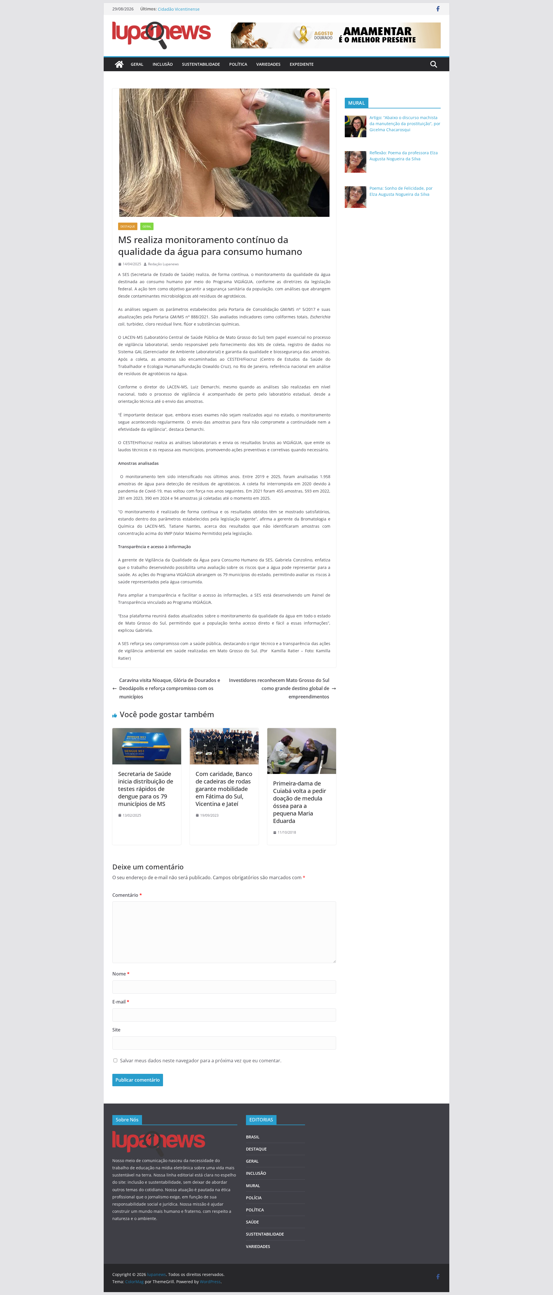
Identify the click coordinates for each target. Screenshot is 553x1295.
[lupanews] (119, 64)
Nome (121, 974)
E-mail (120, 1002)
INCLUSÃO (163, 64)
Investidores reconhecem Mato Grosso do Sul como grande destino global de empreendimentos (279, 688)
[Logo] (158, 1134)
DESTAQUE (127, 226)
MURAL (253, 1185)
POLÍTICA (238, 64)
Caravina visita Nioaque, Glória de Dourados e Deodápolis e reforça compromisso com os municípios (169, 688)
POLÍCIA (254, 1197)
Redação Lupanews (163, 264)
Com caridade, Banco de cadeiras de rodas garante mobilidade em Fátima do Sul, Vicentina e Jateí (224, 789)
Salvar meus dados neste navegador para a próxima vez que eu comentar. (200, 1060)
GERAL (137, 64)
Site (116, 1030)
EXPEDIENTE (302, 64)
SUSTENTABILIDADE (201, 64)
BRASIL (253, 1137)
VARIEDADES (268, 64)
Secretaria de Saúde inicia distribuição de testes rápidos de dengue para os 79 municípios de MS (145, 789)
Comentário (127, 895)
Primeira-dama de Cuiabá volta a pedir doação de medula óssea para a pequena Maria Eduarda (299, 802)
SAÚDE (252, 1222)
